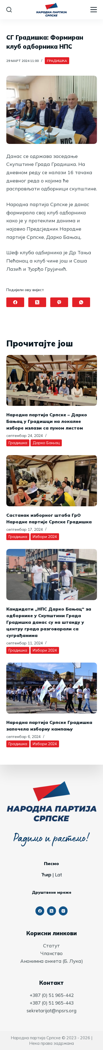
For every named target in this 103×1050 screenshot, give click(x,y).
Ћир (46, 874)
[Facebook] (15, 302)
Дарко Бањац (46, 442)
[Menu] (93, 9)
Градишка (57, 61)
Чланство (51, 953)
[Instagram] (63, 910)
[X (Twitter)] (37, 302)
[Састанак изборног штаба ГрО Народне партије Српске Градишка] (51, 480)
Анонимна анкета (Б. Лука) (51, 961)
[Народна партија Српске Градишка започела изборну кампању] (51, 688)
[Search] (9, 9)
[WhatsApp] (81, 302)
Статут (51, 945)
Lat (58, 874)
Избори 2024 (45, 536)
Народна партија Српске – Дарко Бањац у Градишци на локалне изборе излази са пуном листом (46, 421)
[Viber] (59, 302)
